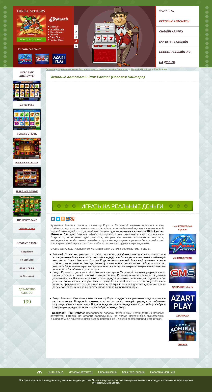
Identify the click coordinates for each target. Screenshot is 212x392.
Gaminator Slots (182, 287)
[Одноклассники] (63, 219)
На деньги (167, 62)
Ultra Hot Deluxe (27, 191)
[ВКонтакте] (53, 219)
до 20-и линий (27, 268)
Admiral (182, 344)
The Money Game (27, 220)
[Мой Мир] (68, 219)
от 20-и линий (27, 276)
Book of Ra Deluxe (26, 162)
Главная (50, 69)
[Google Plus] (72, 219)
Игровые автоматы (174, 21)
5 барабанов (27, 260)
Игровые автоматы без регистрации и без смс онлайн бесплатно (92, 69)
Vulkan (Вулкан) (182, 258)
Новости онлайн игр (175, 52)
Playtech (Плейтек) (141, 69)
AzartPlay (182, 316)
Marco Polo (27, 105)
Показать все (27, 228)
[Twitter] (58, 219)
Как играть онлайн (173, 42)
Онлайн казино (171, 31)
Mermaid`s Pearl (27, 134)
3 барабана (27, 251)
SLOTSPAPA (166, 11)
